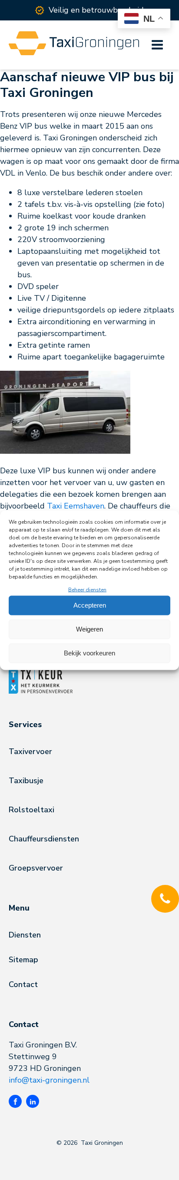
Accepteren (89, 605)
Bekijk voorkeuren (89, 653)
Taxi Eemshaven (75, 506)
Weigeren (89, 629)
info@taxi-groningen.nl (49, 1080)
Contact (23, 984)
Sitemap (23, 959)
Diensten (25, 935)
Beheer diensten (87, 589)
